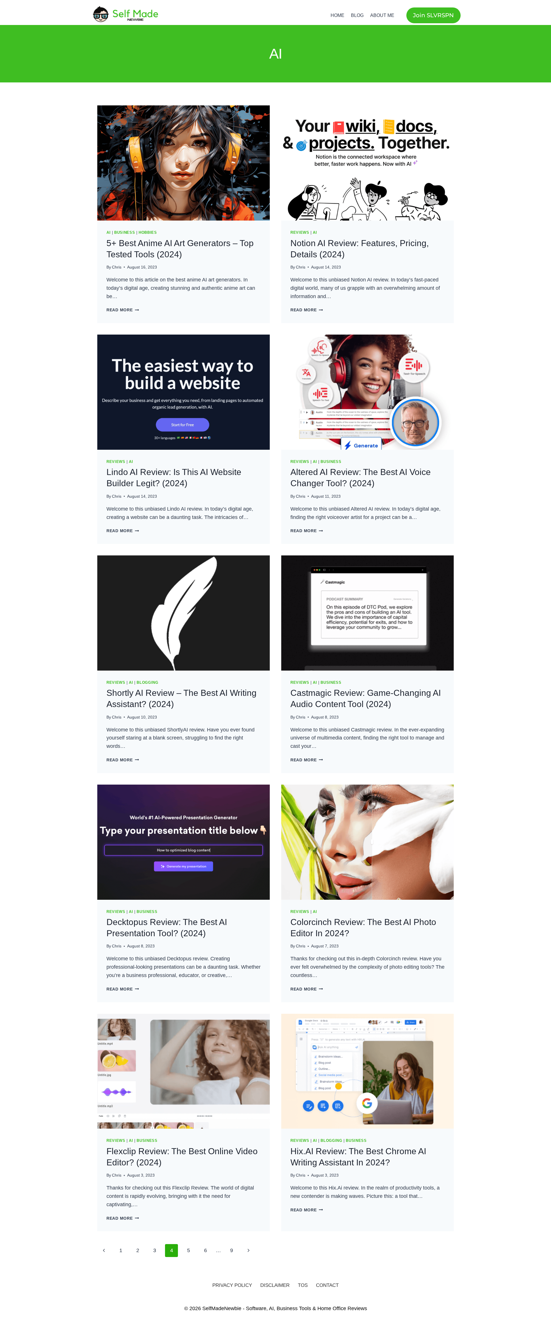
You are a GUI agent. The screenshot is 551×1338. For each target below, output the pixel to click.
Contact (327, 1285)
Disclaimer (275, 1285)
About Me (382, 15)
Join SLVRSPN (433, 15)
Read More (122, 310)
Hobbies (148, 233)
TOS (303, 1285)
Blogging (147, 683)
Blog (357, 15)
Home (337, 15)
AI (108, 233)
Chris (116, 267)
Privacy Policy (232, 1285)
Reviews (299, 233)
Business (124, 233)
